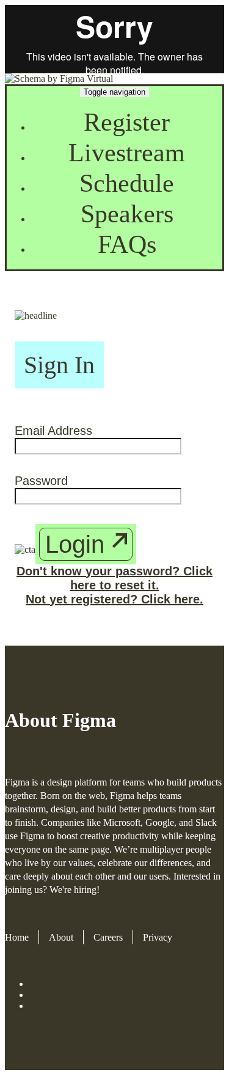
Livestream (126, 153)
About (61, 937)
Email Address (53, 430)
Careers (108, 937)
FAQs (127, 244)
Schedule (126, 183)
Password (41, 480)
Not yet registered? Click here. (114, 599)
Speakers (127, 214)
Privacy (157, 937)
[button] (86, 544)
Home (17, 937)
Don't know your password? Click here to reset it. (114, 578)
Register (127, 122)
